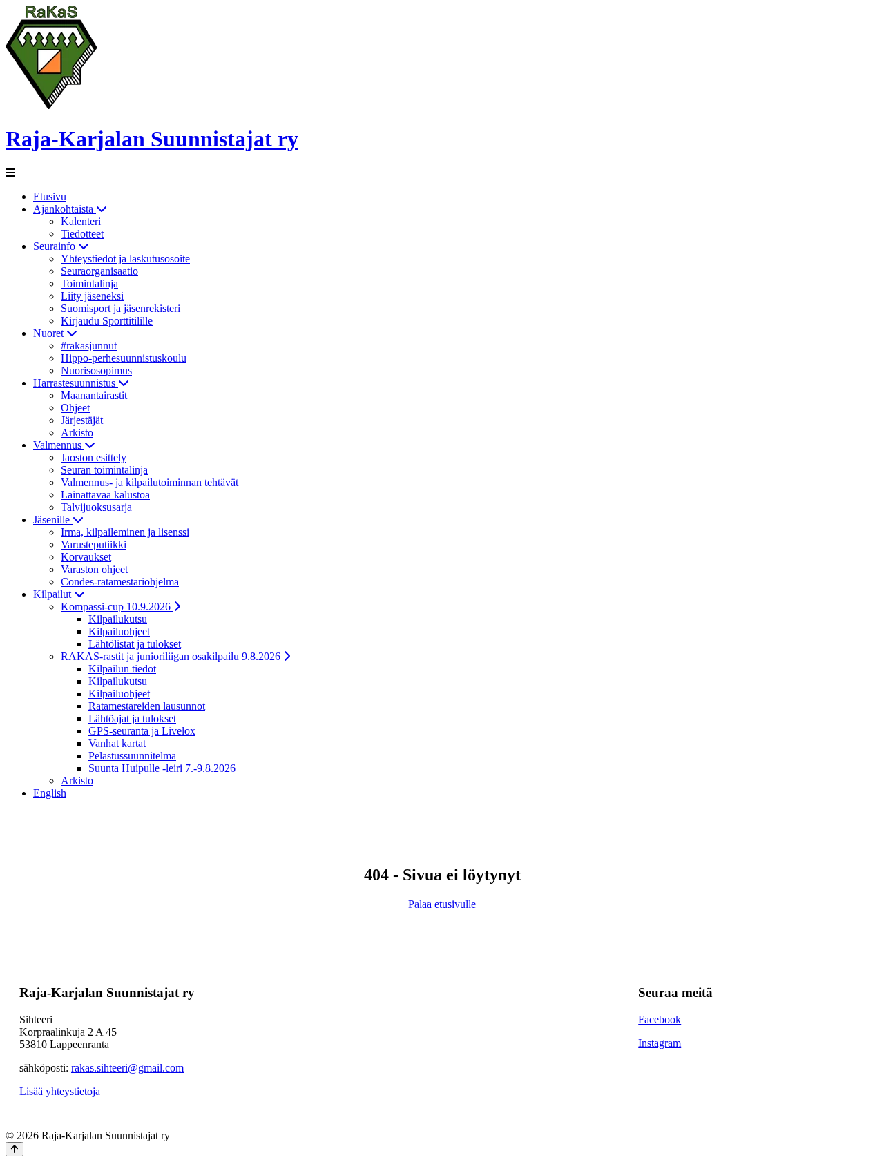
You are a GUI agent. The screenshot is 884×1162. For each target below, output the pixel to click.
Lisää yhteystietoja (59, 1091)
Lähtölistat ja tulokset (134, 644)
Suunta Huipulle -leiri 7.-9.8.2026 (162, 768)
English (49, 793)
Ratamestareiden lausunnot (146, 706)
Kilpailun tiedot (122, 669)
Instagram (659, 1043)
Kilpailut (53, 594)
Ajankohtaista (64, 209)
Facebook (659, 1019)
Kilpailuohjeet (119, 631)
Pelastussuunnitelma (132, 756)
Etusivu (49, 196)
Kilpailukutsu (117, 619)
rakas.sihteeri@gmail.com (127, 1068)
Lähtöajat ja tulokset (132, 718)
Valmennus (58, 445)
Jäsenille (53, 519)
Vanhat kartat (117, 743)
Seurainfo (55, 246)
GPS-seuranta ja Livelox (141, 731)
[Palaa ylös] (14, 1149)
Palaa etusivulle (442, 904)
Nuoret (49, 333)
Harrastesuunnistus (75, 383)
